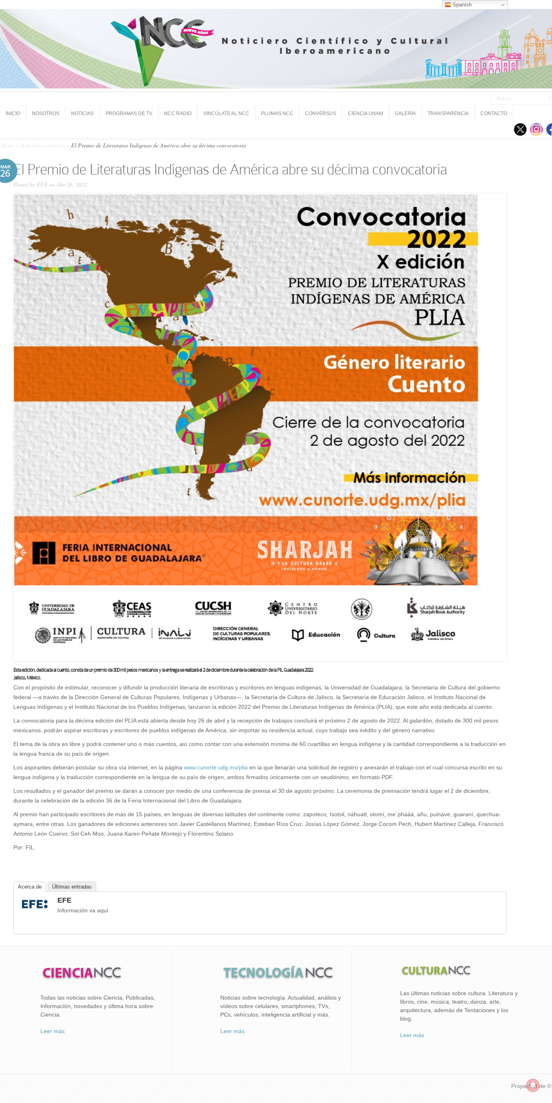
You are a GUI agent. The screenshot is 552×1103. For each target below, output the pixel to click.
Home (8, 145)
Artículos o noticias (43, 145)
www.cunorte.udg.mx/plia (216, 767)
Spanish (461, 5)
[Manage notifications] (533, 1085)
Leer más (52, 1031)
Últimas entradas (72, 887)
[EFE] (35, 909)
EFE (42, 184)
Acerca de (30, 887)
